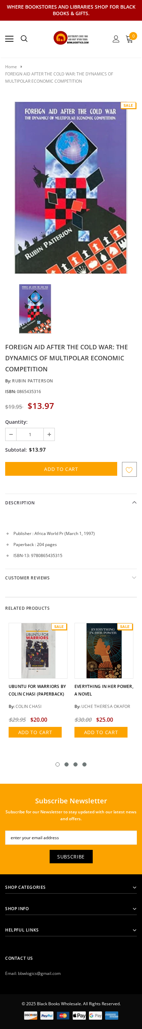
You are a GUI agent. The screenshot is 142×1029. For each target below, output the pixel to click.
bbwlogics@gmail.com (39, 973)
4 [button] (84, 764)
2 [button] (66, 764)
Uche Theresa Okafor (105, 706)
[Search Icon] (24, 38)
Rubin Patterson (32, 381)
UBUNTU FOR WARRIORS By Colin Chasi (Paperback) (37, 690)
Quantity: (16, 422)
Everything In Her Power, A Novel (103, 690)
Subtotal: (16, 449)
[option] (71, 188)
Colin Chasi (29, 706)
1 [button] (57, 764)
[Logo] (71, 36)
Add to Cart (35, 732)
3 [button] (75, 764)
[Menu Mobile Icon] (9, 39)
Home (11, 67)
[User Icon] (116, 38)
